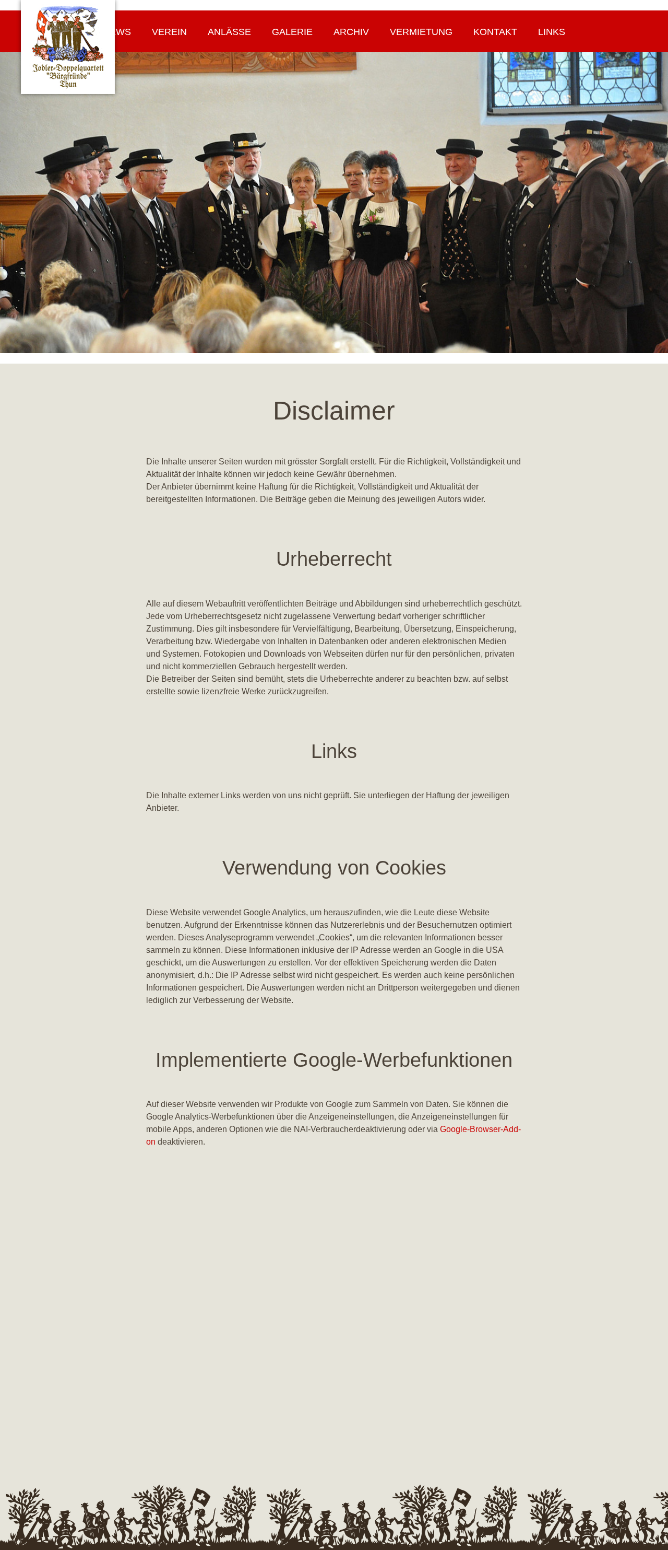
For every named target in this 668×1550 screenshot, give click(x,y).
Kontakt (495, 32)
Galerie (292, 32)
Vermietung (421, 32)
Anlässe (229, 32)
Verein (169, 32)
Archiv (351, 32)
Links (551, 32)
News (117, 32)
